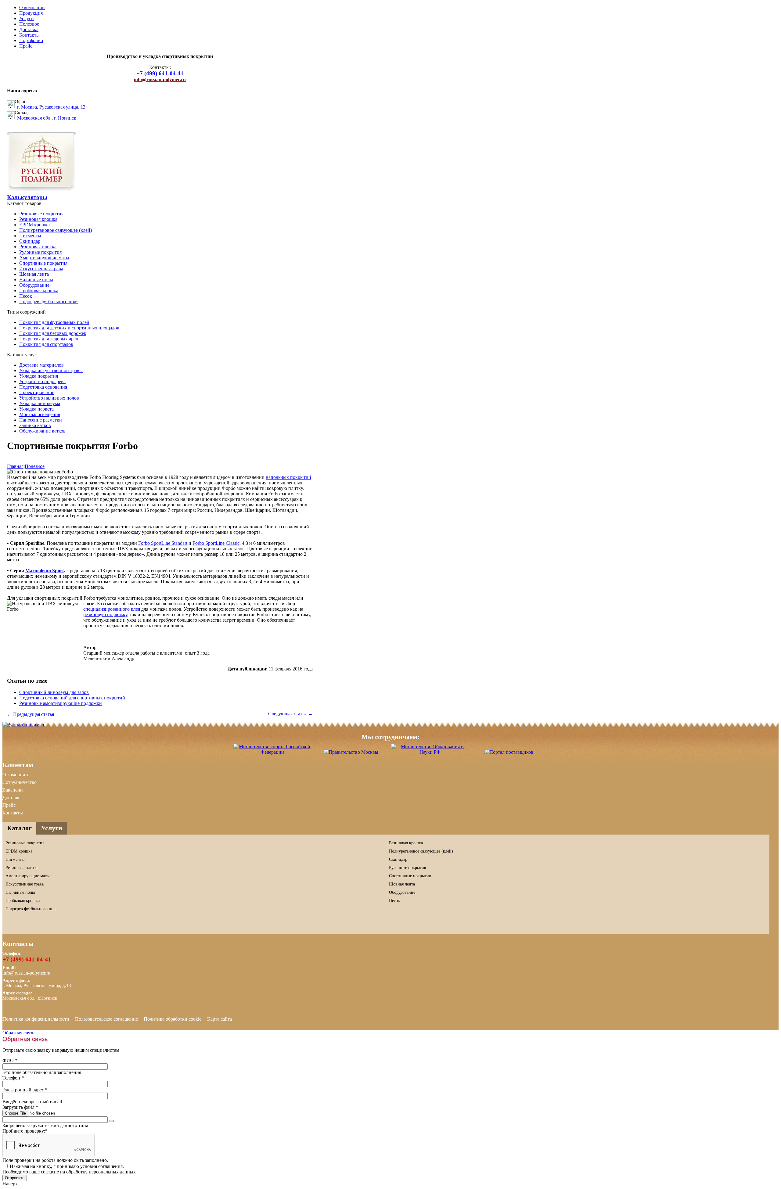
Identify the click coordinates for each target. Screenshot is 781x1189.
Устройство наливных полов (49, 398)
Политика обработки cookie (172, 1019)
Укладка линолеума (39, 403)
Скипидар (29, 241)
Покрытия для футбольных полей (54, 322)
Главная (15, 466)
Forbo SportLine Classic (216, 543)
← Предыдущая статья (30, 714)
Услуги (26, 18)
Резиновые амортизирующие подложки (60, 703)
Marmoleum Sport (44, 570)
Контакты (29, 35)
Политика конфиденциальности (35, 1019)
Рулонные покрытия (40, 252)
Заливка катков (35, 425)
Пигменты (30, 235)
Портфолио (31, 40)
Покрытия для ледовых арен (48, 338)
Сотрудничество (19, 782)
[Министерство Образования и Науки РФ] (430, 752)
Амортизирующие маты (44, 257)
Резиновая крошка (38, 219)
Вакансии (12, 789)
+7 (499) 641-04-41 (26, 959)
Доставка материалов (41, 365)
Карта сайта (219, 1019)
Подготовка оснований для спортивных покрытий (72, 697)
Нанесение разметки (40, 419)
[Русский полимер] (41, 189)
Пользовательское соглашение (106, 1019)
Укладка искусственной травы (51, 370)
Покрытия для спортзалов (46, 344)
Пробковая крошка (38, 290)
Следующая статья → (290, 713)
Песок (25, 296)
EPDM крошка (34, 224)
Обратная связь (18, 1032)
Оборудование (34, 285)
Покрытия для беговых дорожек (52, 333)
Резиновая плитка (37, 246)
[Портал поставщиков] (508, 752)
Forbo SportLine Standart (162, 543)
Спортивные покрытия (43, 263)
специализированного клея (111, 609)
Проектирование (36, 392)
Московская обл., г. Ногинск (46, 117)
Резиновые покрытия (41, 213)
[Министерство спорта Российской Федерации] (272, 752)
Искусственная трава (41, 268)
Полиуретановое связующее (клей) (55, 230)
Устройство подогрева (42, 381)
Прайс (25, 45)
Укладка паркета (36, 408)
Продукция (31, 13)
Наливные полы (36, 279)
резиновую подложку (105, 614)
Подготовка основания (43, 387)
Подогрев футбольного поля (48, 301)
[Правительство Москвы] (351, 752)
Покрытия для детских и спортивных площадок (69, 327)
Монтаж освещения (39, 414)
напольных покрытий (288, 477)
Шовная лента (34, 274)
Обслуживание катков (42, 430)
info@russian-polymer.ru (26, 972)
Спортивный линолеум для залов (54, 692)
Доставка (28, 29)
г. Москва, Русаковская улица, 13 (51, 107)
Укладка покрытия (38, 376)
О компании (32, 7)
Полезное (29, 24)
